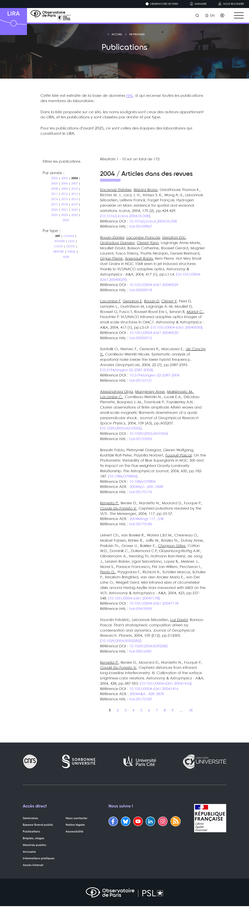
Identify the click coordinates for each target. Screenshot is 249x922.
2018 (64, 204)
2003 (64, 178)
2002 (54, 178)
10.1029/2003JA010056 (148, 434)
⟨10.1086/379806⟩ (122, 476)
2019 (74, 204)
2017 (54, 204)
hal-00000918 (140, 290)
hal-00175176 (140, 492)
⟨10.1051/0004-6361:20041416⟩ (165, 683)
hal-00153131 (140, 380)
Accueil (117, 34)
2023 (54, 215)
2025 (74, 215)
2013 (74, 194)
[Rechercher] (197, 16)
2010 (74, 189)
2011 (54, 194)
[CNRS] (30, 761)
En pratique (137, 34)
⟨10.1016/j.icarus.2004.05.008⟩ (125, 216)
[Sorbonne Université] (79, 761)
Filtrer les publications (61, 161)
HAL (129, 96)
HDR (66, 257)
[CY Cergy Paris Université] (204, 761)
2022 (74, 209)
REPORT (59, 251)
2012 (64, 194)
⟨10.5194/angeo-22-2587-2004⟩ (126, 370)
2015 (64, 199)
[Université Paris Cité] (139, 761)
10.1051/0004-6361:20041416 (153, 689)
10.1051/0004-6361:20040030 (153, 333)
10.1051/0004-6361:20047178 (153, 603)
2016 (74, 199)
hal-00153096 (140, 439)
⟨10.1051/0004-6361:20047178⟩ (134, 598)
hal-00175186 (140, 524)
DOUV (70, 246)
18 (190, 710)
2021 (64, 209)
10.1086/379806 (142, 482)
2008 (54, 189)
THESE (71, 251)
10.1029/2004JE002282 (148, 646)
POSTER (60, 241)
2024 (64, 215)
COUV (58, 246)
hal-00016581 (140, 651)
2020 (54, 209)
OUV (71, 241)
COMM (69, 236)
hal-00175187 (140, 699)
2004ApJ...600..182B (146, 487)
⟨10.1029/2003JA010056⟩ (121, 428)
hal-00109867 (140, 226)
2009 (64, 189)
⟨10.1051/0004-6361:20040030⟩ (176, 327)
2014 (54, 199)
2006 (64, 183)
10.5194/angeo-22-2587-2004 (154, 375)
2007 (74, 183)
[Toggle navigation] (239, 15)
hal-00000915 (140, 338)
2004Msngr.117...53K (147, 519)
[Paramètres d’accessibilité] (222, 16)
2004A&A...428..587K (147, 694)
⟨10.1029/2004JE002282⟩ (120, 641)
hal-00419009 (140, 609)
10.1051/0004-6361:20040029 (153, 285)
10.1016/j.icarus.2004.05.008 (153, 221)
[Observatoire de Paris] (124, 892)
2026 (66, 220)
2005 (54, 183)
